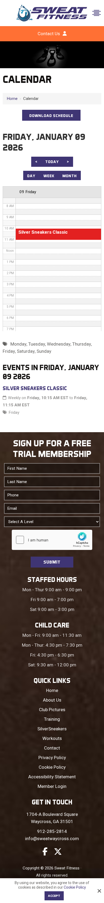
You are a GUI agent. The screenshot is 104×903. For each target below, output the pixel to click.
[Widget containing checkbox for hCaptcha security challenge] (52, 540)
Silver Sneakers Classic (35, 388)
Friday (14, 412)
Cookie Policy (75, 887)
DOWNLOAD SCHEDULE (51, 115)
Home (12, 99)
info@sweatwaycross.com (52, 838)
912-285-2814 (52, 831)
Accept (54, 896)
